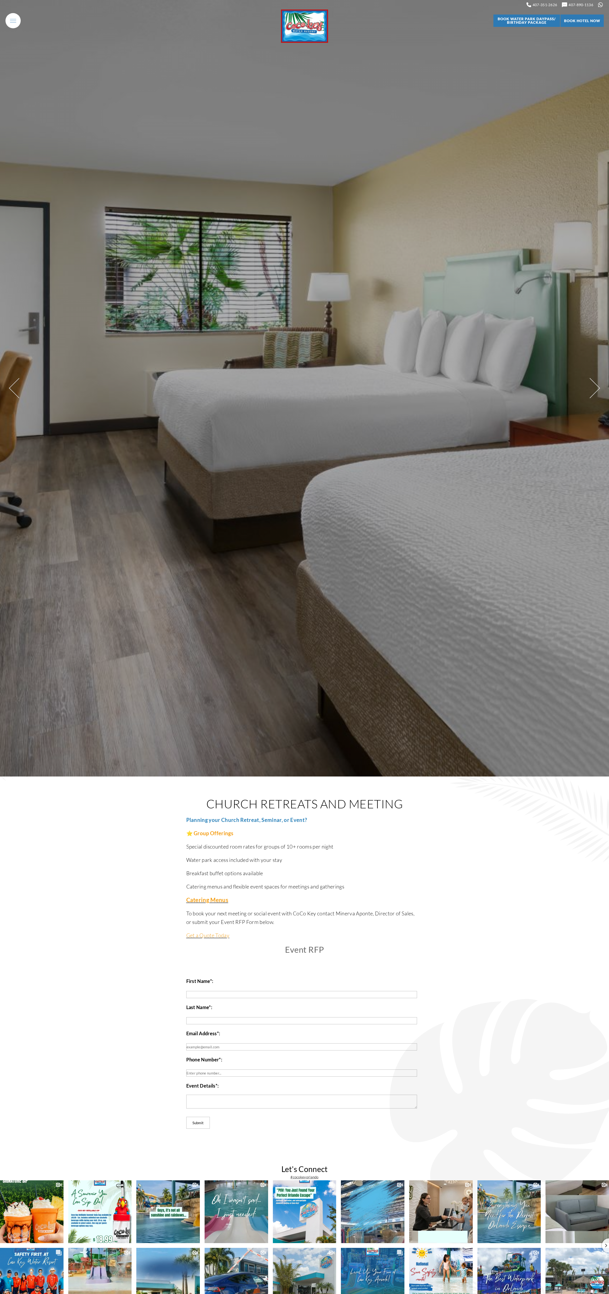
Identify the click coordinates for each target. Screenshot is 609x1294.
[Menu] (13, 20)
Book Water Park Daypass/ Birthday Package (527, 20)
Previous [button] (19, 388)
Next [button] (590, 388)
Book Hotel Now (582, 21)
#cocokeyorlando (304, 1177)
